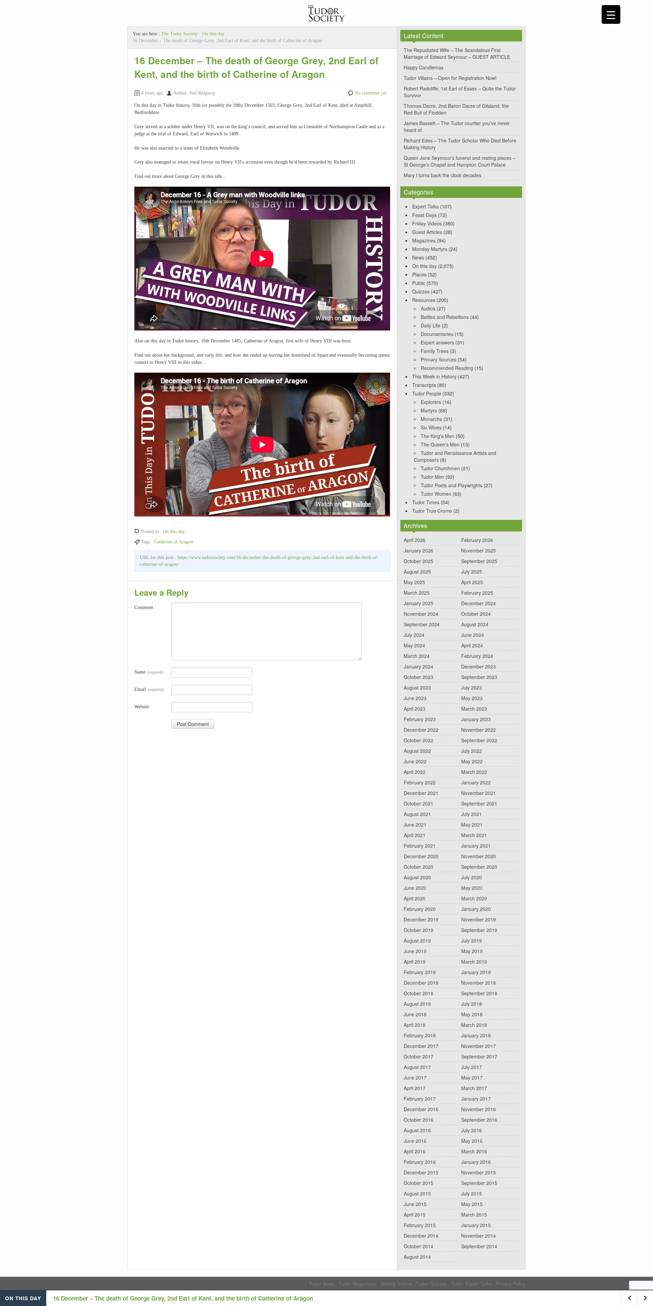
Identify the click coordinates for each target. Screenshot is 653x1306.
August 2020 (417, 877)
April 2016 (414, 1151)
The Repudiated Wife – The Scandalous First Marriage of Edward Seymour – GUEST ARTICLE (457, 53)
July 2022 (471, 750)
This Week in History (434, 376)
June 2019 (415, 951)
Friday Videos (427, 223)
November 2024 (421, 613)
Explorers (431, 401)
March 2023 (474, 708)
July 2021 (471, 814)
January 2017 (476, 1098)
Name (148, 672)
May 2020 (472, 887)
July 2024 (414, 634)
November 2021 (478, 793)
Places (419, 274)
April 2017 (414, 1088)
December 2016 (421, 1109)
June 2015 (415, 1204)
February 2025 (477, 592)
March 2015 (474, 1214)
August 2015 (417, 1193)
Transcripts (424, 384)
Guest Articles (427, 231)
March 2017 (474, 1088)
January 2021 (476, 845)
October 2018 (418, 993)
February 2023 (420, 719)
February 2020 (420, 908)
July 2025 (471, 571)
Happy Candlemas (423, 67)
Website (141, 706)
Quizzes (421, 291)
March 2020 (474, 898)
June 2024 (472, 634)
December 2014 (421, 1235)
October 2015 (418, 1183)
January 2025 (418, 603)
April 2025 (472, 582)
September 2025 (479, 561)
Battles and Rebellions (445, 316)
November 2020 (478, 856)
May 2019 (472, 951)
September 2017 (479, 1056)
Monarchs (431, 418)
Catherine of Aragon (173, 541)
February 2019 (420, 972)
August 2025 (417, 571)
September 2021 (479, 803)
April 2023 (414, 708)
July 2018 (471, 1003)
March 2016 (474, 1151)
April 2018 (414, 1024)
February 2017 (420, 1098)
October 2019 (418, 930)
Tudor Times (425, 502)
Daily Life (430, 325)
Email (149, 689)
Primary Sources (438, 359)
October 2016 (418, 1119)
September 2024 (422, 624)
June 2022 (415, 761)
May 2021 (472, 824)
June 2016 (415, 1140)
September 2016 (479, 1119)
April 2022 (414, 771)
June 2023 (415, 698)
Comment (143, 607)
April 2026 (414, 540)
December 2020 (421, 856)
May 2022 (472, 761)
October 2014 (418, 1246)
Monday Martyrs (429, 248)
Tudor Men (432, 476)
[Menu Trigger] (611, 14)
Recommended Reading (447, 367)
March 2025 (417, 592)
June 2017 (415, 1077)
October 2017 (418, 1056)
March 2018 (474, 1024)
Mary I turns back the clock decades (442, 175)
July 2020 (471, 877)
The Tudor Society (179, 33)
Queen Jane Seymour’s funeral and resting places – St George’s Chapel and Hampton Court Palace (460, 161)
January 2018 (476, 1035)
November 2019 (478, 919)
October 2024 (476, 613)
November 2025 (478, 550)
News (418, 257)
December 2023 (478, 666)
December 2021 (421, 793)
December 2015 (421, 1172)
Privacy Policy (510, 1283)
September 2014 (479, 1246)
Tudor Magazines (357, 1283)
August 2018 (417, 1003)
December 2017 (421, 1045)
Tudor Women (436, 493)
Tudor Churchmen (440, 468)
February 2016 (420, 1161)
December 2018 (421, 982)
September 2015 (479, 1183)
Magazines (424, 240)
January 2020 (476, 908)
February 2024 (477, 655)
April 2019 (414, 961)
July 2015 (471, 1193)
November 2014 (478, 1235)
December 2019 (421, 919)
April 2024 (472, 645)
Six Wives (431, 427)
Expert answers (437, 342)
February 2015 (420, 1225)
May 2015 (472, 1204)
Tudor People (426, 393)
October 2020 (418, 866)
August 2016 (417, 1130)
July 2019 (471, 940)
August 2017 (417, 1067)
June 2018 (415, 1014)
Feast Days (424, 214)
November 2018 (478, 982)
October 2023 (418, 677)
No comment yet (371, 93)
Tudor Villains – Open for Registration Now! (450, 77)
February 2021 (420, 845)
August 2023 (417, 687)
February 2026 (477, 540)
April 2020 (414, 898)
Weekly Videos (396, 1283)
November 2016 (478, 1109)
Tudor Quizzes (431, 1283)
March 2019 (474, 961)
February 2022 (420, 782)
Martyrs (429, 410)
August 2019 (417, 940)
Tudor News (322, 1283)
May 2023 (472, 698)
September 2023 (479, 677)
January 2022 (476, 782)
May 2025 (414, 582)
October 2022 (418, 740)
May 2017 (472, 1077)
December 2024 (478, 603)
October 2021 (418, 803)
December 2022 (421, 729)
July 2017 (471, 1067)
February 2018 (420, 1035)
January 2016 (476, 1161)
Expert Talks (425, 206)
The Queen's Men (440, 444)
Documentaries (437, 333)
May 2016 (472, 1140)
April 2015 (414, 1214)
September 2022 (479, 740)
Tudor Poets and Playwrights (451, 485)
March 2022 (474, 771)
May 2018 (472, 1014)
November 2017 (478, 1045)
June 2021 (415, 824)
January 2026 (418, 550)
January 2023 (476, 719)
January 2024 (418, 666)
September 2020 (479, 866)
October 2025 (418, 561)
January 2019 (476, 972)
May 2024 (414, 645)
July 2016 (471, 1130)
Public (418, 282)
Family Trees (435, 350)
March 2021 (474, 835)
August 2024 (474, 624)
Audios (428, 308)
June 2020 (415, 887)
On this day (213, 33)
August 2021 (417, 814)
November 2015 (478, 1172)
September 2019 (479, 930)
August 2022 (417, 750)
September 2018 (479, 993)
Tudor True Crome (432, 510)
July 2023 (471, 687)
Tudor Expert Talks (471, 1283)
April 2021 (414, 835)
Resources (423, 299)
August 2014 (417, 1256)
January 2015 (476, 1225)
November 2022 (478, 729)
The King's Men (437, 435)
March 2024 (417, 655)
